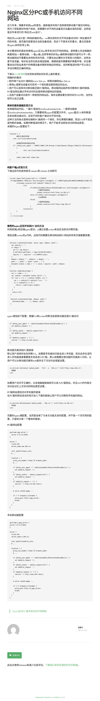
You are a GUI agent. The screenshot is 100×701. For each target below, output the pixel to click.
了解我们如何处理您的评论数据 (61, 665)
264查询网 (19, 74)
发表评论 (16, 655)
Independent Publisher (43, 697)
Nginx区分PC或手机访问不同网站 (29, 611)
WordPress (57, 697)
